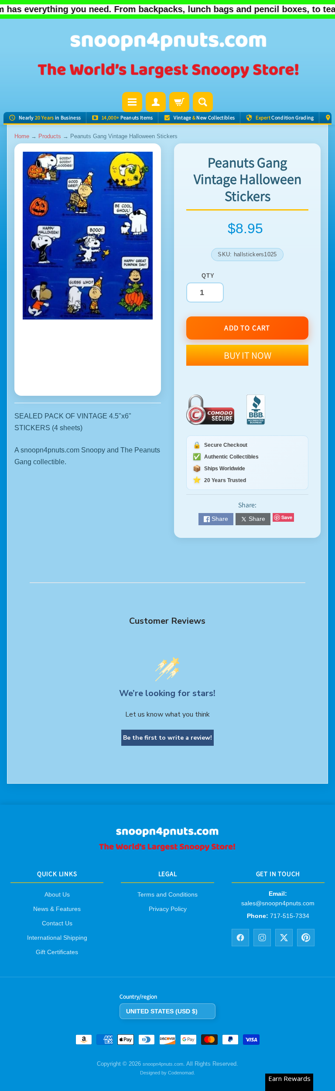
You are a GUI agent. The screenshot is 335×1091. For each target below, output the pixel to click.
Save (286, 517)
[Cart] (179, 102)
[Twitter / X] (284, 937)
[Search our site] (203, 102)
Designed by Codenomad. (167, 1072)
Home (21, 136)
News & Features (57, 908)
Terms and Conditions (167, 894)
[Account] (156, 102)
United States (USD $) (162, 1011)
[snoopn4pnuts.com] (167, 56)
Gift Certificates (57, 951)
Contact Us (57, 923)
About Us (57, 894)
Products (49, 136)
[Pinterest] (305, 937)
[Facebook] (240, 937)
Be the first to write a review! (167, 738)
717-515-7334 (289, 915)
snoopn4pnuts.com (163, 1064)
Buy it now (247, 355)
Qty (208, 275)
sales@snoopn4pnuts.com (277, 903)
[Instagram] (262, 937)
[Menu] (132, 102)
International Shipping (57, 937)
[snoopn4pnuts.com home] (167, 848)
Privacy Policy (168, 908)
